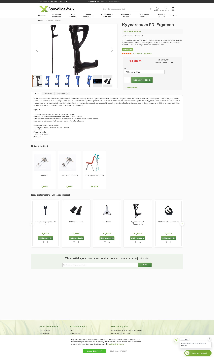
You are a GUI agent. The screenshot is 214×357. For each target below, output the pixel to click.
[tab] (36, 93)
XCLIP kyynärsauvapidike (94, 175)
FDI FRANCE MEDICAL (132, 31)
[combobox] (127, 9)
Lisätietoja (48, 93)
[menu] (107, 15)
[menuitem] (41, 15)
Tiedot (36, 93)
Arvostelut (62, 93)
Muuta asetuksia (118, 351)
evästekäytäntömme (116, 344)
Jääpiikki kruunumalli (69, 175)
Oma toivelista (165, 10)
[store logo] (56, 9)
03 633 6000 (52, 2)
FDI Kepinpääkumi (76, 222)
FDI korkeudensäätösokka (168, 222)
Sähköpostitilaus (93, 2)
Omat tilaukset (45, 333)
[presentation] (182, 223)
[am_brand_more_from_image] (45, 211)
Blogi (71, 330)
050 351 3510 (62, 2)
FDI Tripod (107, 222)
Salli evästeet (94, 351)
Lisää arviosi (147, 54)
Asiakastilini (157, 10)
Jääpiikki (44, 175)
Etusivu (40, 20)
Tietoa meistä (75, 333)
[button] (36, 50)
